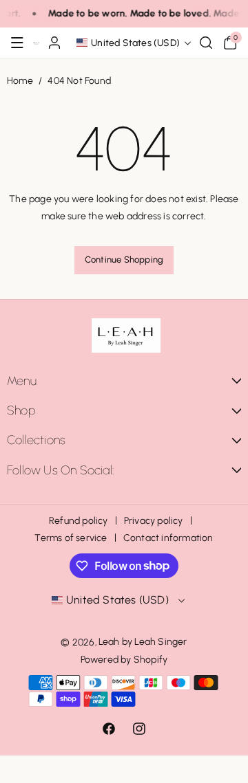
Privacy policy (153, 521)
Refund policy (78, 521)
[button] (17, 42)
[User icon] (54, 42)
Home (20, 81)
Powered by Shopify (124, 659)
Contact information (168, 538)
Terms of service (70, 538)
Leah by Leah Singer (143, 642)
